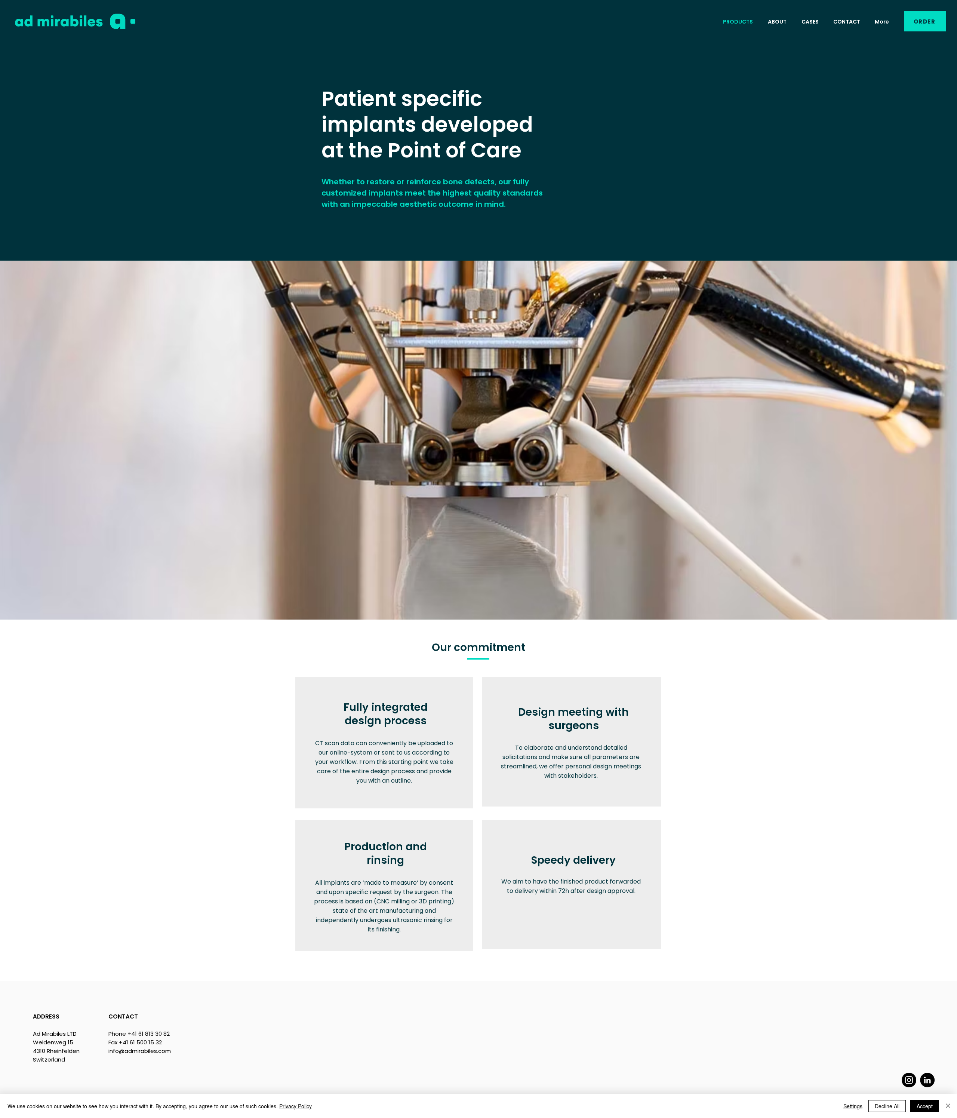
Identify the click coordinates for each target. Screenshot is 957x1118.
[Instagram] (909, 1080)
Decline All (887, 1106)
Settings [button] (852, 1106)
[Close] (948, 1106)
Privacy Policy (295, 1106)
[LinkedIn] (927, 1080)
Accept (925, 1106)
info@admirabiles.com (139, 1051)
